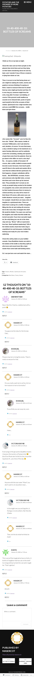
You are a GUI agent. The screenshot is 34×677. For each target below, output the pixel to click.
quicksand (17, 271)
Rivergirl (15, 349)
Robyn (14, 550)
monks (12, 271)
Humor (21, 275)
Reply (4, 316)
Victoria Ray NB (17, 444)
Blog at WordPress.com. (17, 672)
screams (23, 271)
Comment (25, 624)
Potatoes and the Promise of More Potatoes (10, 4)
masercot (25, 50)
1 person (10, 312)
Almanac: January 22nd (25, 661)
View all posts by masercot (11, 655)
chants (7, 271)
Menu (28, 2)
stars (3, 273)
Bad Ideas (12, 275)
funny (17, 275)
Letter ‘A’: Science (9, 660)
